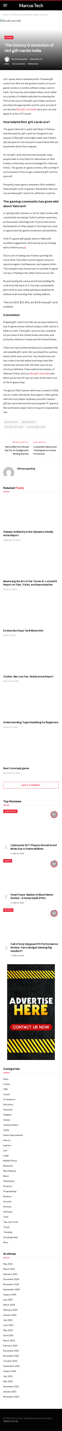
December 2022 (11, 1350)
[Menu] (5, 5)
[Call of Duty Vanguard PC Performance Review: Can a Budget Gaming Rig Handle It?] (31, 924)
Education (8, 1104)
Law (5, 1150)
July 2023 (8, 1320)
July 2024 (8, 1299)
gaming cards (11, 422)
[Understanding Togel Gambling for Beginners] (31, 702)
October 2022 (10, 1361)
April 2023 (8, 1335)
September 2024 (11, 1289)
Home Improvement (13, 1135)
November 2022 (11, 1355)
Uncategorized (10, 1237)
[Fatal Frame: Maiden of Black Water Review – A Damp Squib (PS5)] (31, 874)
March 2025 (9, 1269)
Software (7, 1211)
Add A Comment (30, 785)
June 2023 (8, 1325)
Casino (6, 1084)
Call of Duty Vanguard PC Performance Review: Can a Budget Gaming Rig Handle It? (34, 947)
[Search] (58, 5)
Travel (6, 1227)
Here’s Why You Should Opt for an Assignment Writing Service (17, 450)
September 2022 (11, 1366)
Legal (5, 1155)
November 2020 (11, 1396)
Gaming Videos (10, 1124)
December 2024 (11, 1279)
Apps (5, 1079)
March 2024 (9, 1304)
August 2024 (9, 1294)
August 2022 (9, 1371)
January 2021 (9, 1391)
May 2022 (8, 1381)
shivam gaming (20, 59)
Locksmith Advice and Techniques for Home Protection (44, 450)
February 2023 (10, 1345)
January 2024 (9, 1315)
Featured (7, 1109)
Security (7, 1201)
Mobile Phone (10, 1160)
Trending (7, 1232)
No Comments (18, 64)
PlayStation (10, 811)
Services (7, 1206)
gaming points (29, 422)
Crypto (6, 1094)
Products (7, 1186)
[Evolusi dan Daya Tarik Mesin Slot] (31, 610)
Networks (8, 1165)
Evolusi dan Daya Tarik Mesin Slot (23, 630)
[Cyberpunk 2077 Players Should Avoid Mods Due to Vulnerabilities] (31, 825)
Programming (9, 1191)
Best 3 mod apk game (16, 768)
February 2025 (10, 1274)
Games (9, 37)
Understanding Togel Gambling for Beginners (31, 722)
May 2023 (8, 1330)
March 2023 (9, 1340)
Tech (5, 1216)
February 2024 (10, 1309)
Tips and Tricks (10, 1222)
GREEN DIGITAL (10, 1421)
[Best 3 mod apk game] (31, 748)
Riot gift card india (26, 109)
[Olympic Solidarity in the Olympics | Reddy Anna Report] (31, 512)
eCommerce (9, 1099)
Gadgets (7, 1114)
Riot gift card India (14, 427)
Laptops (7, 1145)
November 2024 (11, 1284)
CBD (5, 1089)
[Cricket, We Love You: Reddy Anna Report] (31, 656)
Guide (6, 1130)
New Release (9, 1170)
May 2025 (8, 1263)
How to (6, 1140)
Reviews (8, 910)
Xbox (5, 1242)
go (24, 247)
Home (6, 14)
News (6, 1176)
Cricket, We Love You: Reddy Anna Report (28, 676)
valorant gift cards (36, 427)
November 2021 (11, 1386)
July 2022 (8, 1376)
